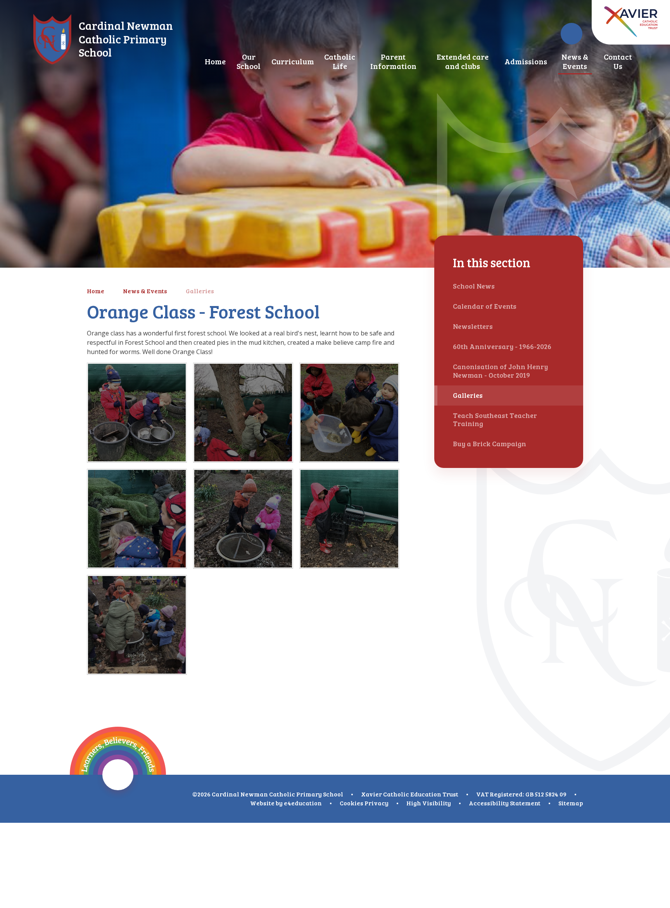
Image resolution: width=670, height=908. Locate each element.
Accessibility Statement (504, 803)
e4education (303, 803)
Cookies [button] (351, 803)
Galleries (200, 291)
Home (95, 291)
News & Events (145, 291)
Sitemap (570, 803)
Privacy (376, 803)
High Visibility (428, 803)
